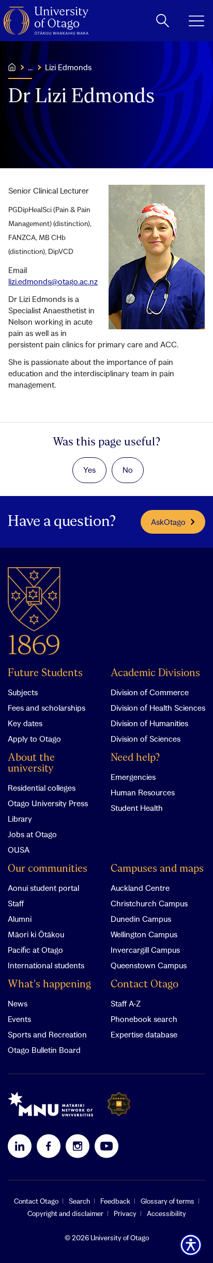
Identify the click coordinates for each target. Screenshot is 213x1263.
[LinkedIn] (20, 1146)
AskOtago (168, 522)
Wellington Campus (144, 934)
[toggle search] (162, 20)
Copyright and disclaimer (65, 1213)
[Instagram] (77, 1146)
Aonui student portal (43, 888)
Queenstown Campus (149, 965)
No (128, 470)
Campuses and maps (157, 869)
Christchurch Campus (149, 903)
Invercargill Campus (145, 950)
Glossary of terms (167, 1201)
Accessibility (166, 1213)
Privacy (125, 1213)
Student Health (137, 808)
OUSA (18, 849)
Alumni (20, 919)
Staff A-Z (126, 1003)
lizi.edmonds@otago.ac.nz (53, 281)
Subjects (23, 692)
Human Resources (143, 792)
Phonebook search (144, 1019)
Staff (16, 903)
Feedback (115, 1201)
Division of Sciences (145, 738)
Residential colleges (41, 788)
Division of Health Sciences (158, 708)
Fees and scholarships (46, 708)
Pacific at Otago (35, 950)
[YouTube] (106, 1146)
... (30, 67)
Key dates (25, 723)
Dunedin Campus (141, 919)
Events (19, 1019)
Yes (89, 470)
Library (20, 818)
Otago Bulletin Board (44, 1050)
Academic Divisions (155, 673)
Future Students (45, 673)
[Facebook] (48, 1146)
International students (46, 965)
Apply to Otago (34, 738)
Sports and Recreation (47, 1034)
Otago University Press (48, 803)
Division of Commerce (150, 692)
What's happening (49, 984)
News (17, 1003)
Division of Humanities (149, 723)
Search (79, 1201)
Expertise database (144, 1034)
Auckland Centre (140, 888)
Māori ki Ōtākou (36, 934)
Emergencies (133, 777)
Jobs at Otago (32, 834)
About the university (31, 763)
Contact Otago (144, 984)
